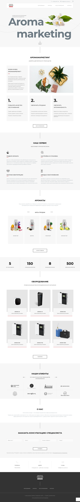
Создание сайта (39, 495)
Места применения (59, 5)
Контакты (69, 5)
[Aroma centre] (10, 5)
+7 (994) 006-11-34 (55, 1)
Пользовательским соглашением (60, 452)
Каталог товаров (40, 250)
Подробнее (40, 356)
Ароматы (50, 5)
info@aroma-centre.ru (66, 1)
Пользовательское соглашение (40, 497)
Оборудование (41, 5)
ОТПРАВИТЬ (40, 448)
